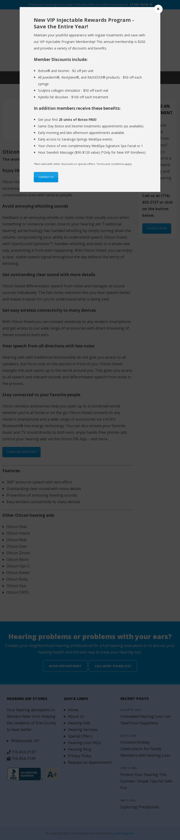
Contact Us (45, 177)
